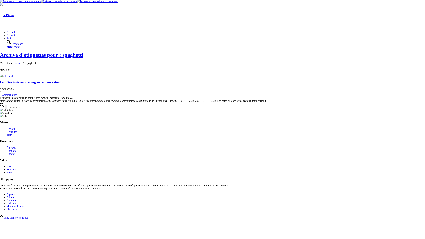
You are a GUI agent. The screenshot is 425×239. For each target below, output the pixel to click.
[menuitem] (216, 32)
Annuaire (11, 150)
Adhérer (11, 153)
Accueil (11, 128)
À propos (11, 147)
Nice (9, 172)
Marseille (11, 169)
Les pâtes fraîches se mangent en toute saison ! (31, 82)
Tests (9, 134)
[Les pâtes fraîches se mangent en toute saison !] (7, 76)
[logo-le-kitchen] (7, 15)
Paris (9, 166)
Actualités (12, 131)
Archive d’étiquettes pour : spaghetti (41, 55)
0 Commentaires (8, 94)
